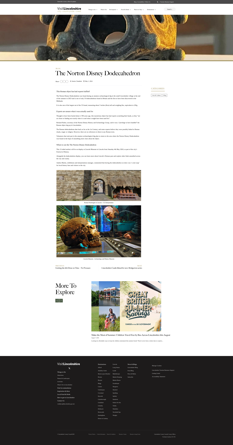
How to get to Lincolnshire (66, 397)
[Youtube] (66, 368)
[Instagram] (155, 2)
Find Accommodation (64, 388)
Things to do (92, 9)
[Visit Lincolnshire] (69, 9)
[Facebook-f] (153, 2)
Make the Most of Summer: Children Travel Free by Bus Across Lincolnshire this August (130, 335)
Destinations (150, 9)
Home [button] (59, 17)
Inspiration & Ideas (63, 391)
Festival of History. (62, 152)
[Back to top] (227, 350)
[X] (157, 2)
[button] (61, 81)
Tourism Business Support (167, 2)
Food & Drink (125, 9)
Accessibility (140, 2)
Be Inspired (112, 9)
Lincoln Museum (90, 149)
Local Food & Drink (63, 394)
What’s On (104, 9)
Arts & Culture (156, 95)
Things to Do (61, 372)
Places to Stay (138, 9)
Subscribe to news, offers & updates (66, 1)
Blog (135, 2)
